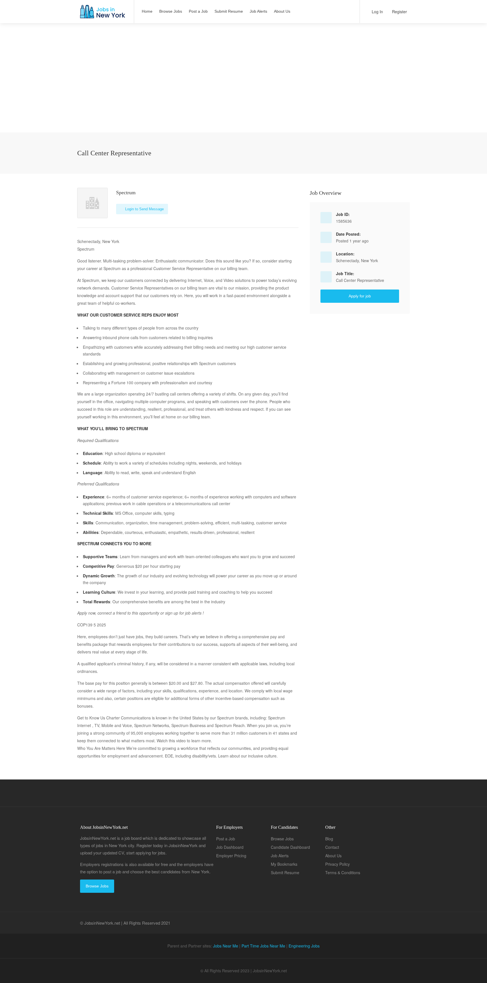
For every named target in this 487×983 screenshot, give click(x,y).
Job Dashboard (230, 847)
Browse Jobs (170, 11)
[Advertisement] (243, 93)
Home (147, 11)
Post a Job (198, 11)
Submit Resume (228, 11)
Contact (332, 847)
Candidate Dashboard (290, 847)
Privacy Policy (337, 864)
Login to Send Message (144, 209)
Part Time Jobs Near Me (263, 946)
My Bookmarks (284, 864)
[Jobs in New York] (102, 14)
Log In (377, 11)
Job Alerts (258, 11)
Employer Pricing (231, 855)
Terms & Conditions (342, 872)
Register (399, 11)
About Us (282, 11)
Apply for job (360, 296)
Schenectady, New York (357, 260)
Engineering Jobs (304, 946)
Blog (329, 838)
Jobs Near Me (225, 946)
